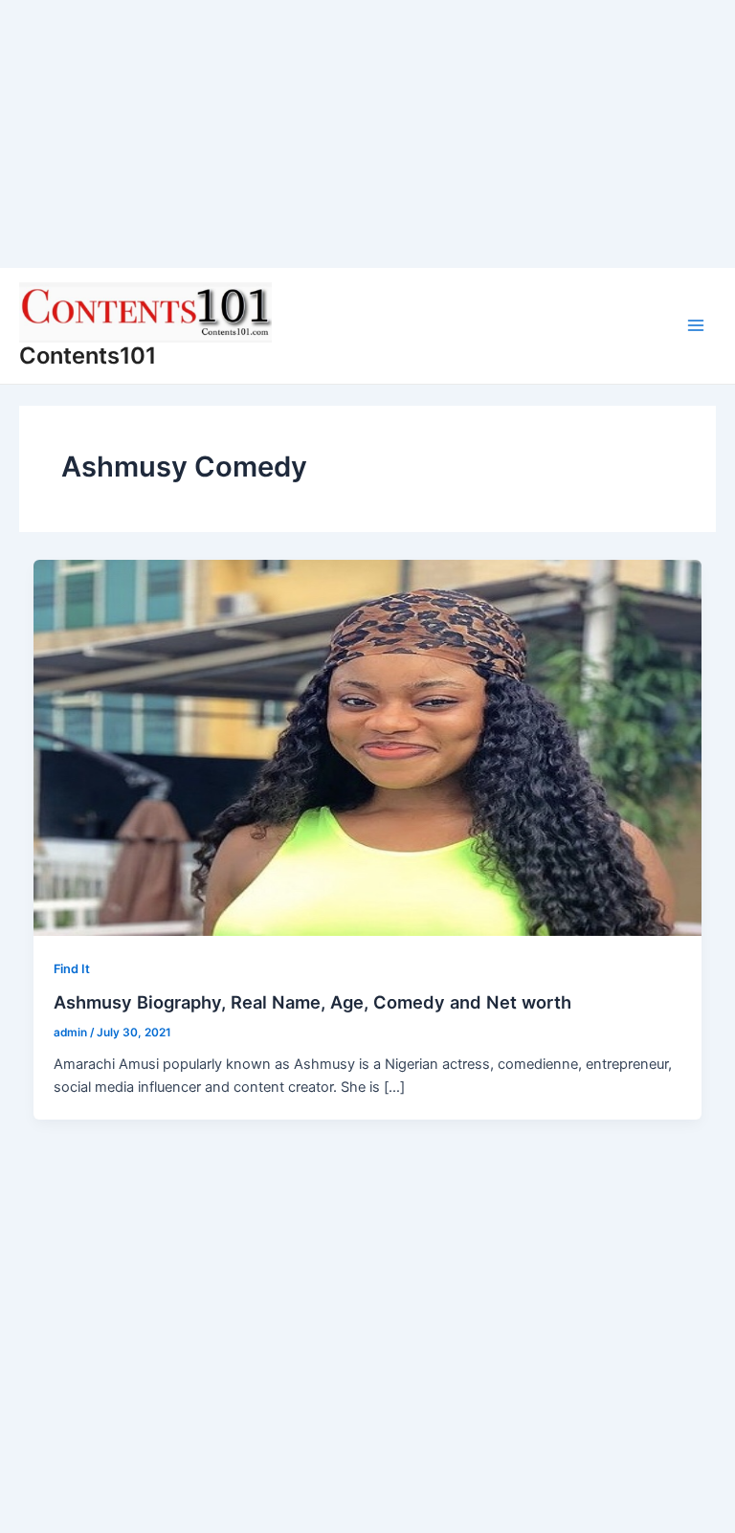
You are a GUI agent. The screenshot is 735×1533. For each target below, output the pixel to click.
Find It (72, 969)
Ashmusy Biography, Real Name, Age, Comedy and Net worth (312, 1001)
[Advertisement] (367, 134)
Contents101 (87, 355)
